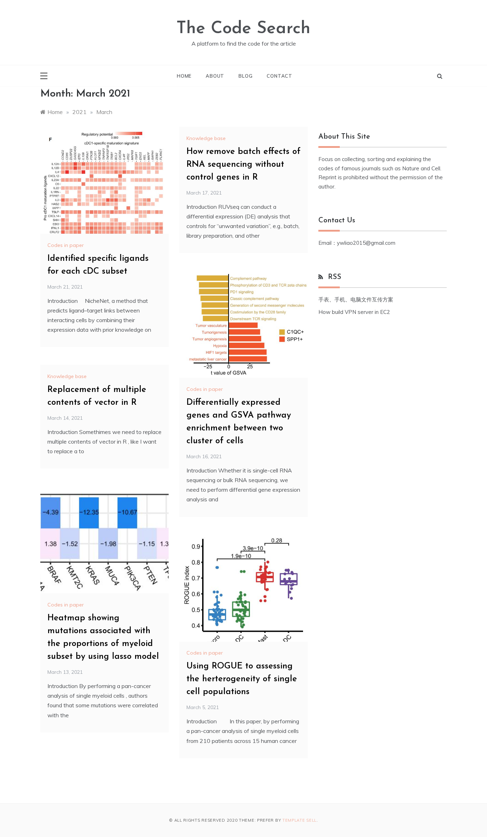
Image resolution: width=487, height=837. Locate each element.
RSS (334, 277)
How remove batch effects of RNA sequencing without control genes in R (243, 165)
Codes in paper (65, 245)
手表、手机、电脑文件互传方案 (355, 299)
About (215, 76)
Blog (245, 76)
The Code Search (243, 28)
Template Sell (299, 820)
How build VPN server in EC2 (354, 312)
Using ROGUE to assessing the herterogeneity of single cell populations (241, 679)
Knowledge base (206, 138)
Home (184, 76)
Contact (279, 76)
